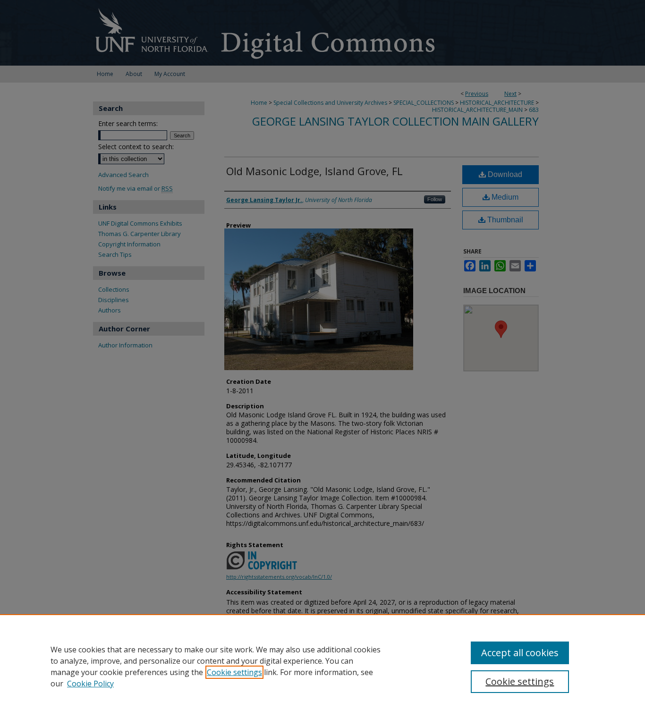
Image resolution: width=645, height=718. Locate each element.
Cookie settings (234, 672)
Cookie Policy (90, 683)
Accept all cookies (520, 652)
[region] (322, 666)
